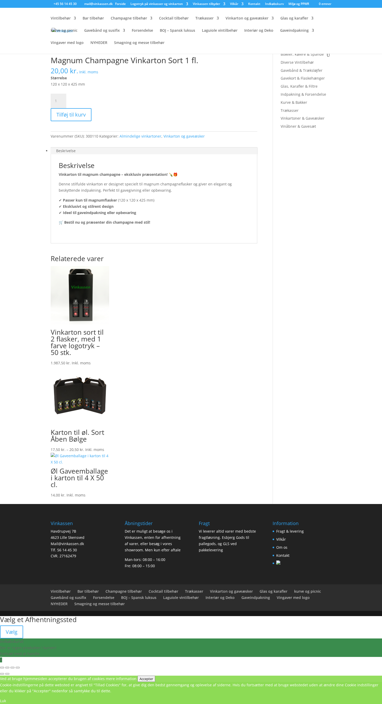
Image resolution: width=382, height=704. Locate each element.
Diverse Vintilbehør (297, 62)
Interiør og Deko (258, 31)
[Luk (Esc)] (18, 667)
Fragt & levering (290, 531)
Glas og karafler (294, 18)
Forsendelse (142, 31)
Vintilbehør (61, 18)
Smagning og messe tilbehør (139, 43)
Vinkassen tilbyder (206, 4)
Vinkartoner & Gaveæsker (303, 118)
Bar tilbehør (93, 18)
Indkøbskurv (274, 4)
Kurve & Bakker (294, 102)
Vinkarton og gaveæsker (247, 18)
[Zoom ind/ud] (2, 667)
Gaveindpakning (294, 31)
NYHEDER (98, 43)
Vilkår (234, 4)
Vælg (11, 631)
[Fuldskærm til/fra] (7, 667)
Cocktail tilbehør (174, 18)
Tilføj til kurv (71, 114)
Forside (120, 4)
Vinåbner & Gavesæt (298, 126)
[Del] (12, 667)
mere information (121, 678)
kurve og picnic (64, 31)
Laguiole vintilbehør (220, 31)
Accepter (146, 678)
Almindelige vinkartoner (140, 136)
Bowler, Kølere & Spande (302, 54)
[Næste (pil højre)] (7, 674)
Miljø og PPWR (298, 4)
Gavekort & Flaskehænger (303, 78)
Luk (3, 700)
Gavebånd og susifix (102, 31)
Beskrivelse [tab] (66, 150)
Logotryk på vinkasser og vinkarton (156, 4)
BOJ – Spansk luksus (177, 31)
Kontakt (254, 4)
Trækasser (204, 18)
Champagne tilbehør (129, 18)
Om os (281, 547)
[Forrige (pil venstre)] (2, 674)
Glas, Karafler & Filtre (299, 86)
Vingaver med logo (67, 43)
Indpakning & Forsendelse (303, 94)
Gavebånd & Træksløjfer (301, 70)
